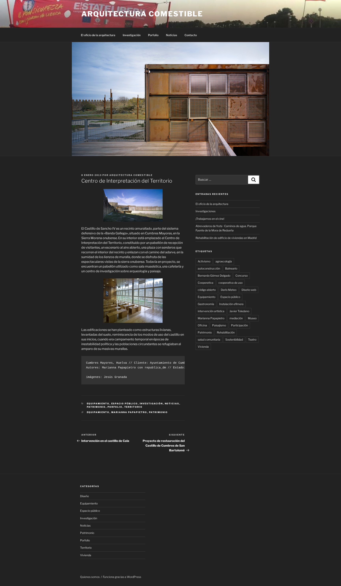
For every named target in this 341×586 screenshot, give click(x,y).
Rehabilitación (226, 332)
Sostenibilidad (234, 339)
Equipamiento (98, 403)
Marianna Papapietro (129, 412)
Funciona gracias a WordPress (122, 576)
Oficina (202, 325)
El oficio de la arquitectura (98, 35)
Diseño (84, 496)
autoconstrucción (209, 268)
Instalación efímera (231, 304)
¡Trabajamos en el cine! (210, 218)
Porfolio (153, 35)
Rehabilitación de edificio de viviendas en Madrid (226, 237)
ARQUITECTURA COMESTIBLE (142, 13)
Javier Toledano (239, 311)
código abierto (207, 289)
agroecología (223, 261)
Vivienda (203, 346)
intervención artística (211, 311)
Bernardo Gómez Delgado (214, 275)
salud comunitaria (209, 339)
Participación (239, 325)
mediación (236, 318)
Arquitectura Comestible (131, 175)
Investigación (132, 35)
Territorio (133, 407)
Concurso (241, 275)
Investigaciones (205, 211)
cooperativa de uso (230, 282)
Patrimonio (96, 407)
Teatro (252, 339)
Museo (252, 318)
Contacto (191, 35)
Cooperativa (205, 282)
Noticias (171, 35)
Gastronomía (206, 304)
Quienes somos (90, 576)
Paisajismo (219, 325)
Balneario (231, 268)
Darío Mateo (228, 289)
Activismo (204, 261)
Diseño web (249, 289)
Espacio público (124, 403)
